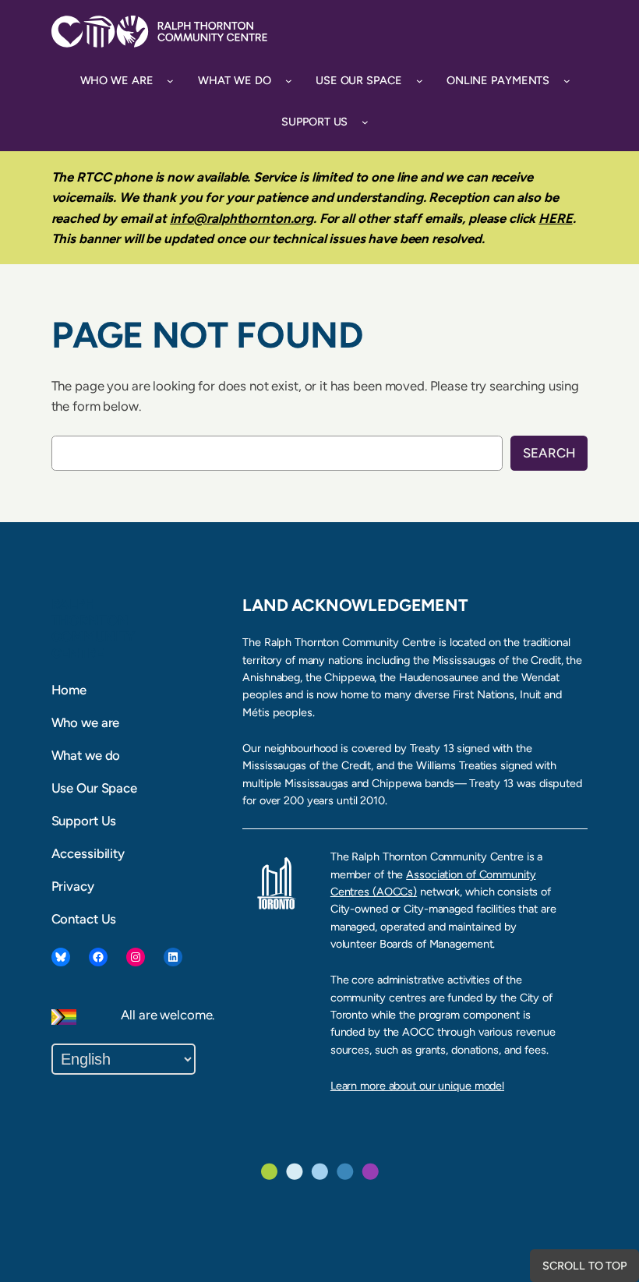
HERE (555, 218)
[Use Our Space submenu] (419, 80)
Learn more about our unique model (417, 1086)
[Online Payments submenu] (566, 80)
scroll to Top (584, 1266)
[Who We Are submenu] (170, 80)
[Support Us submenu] (365, 121)
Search (549, 453)
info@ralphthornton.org (241, 218)
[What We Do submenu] (288, 80)
